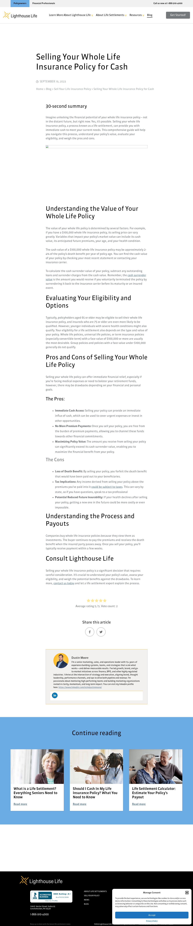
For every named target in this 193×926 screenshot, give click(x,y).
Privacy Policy (152, 921)
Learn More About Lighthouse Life (70, 15)
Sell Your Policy (91, 896)
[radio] (88, 601)
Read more (20, 804)
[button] (186, 892)
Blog (149, 15)
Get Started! (178, 15)
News (86, 900)
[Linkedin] (55, 695)
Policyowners (20, 3)
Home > (40, 89)
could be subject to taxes (106, 487)
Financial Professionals (43, 3)
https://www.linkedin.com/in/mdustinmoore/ (80, 687)
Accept (151, 915)
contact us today (64, 583)
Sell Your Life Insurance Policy (72, 89)
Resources (136, 15)
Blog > (49, 89)
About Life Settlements (110, 15)
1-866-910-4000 (39, 914)
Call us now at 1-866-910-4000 (167, 3)
